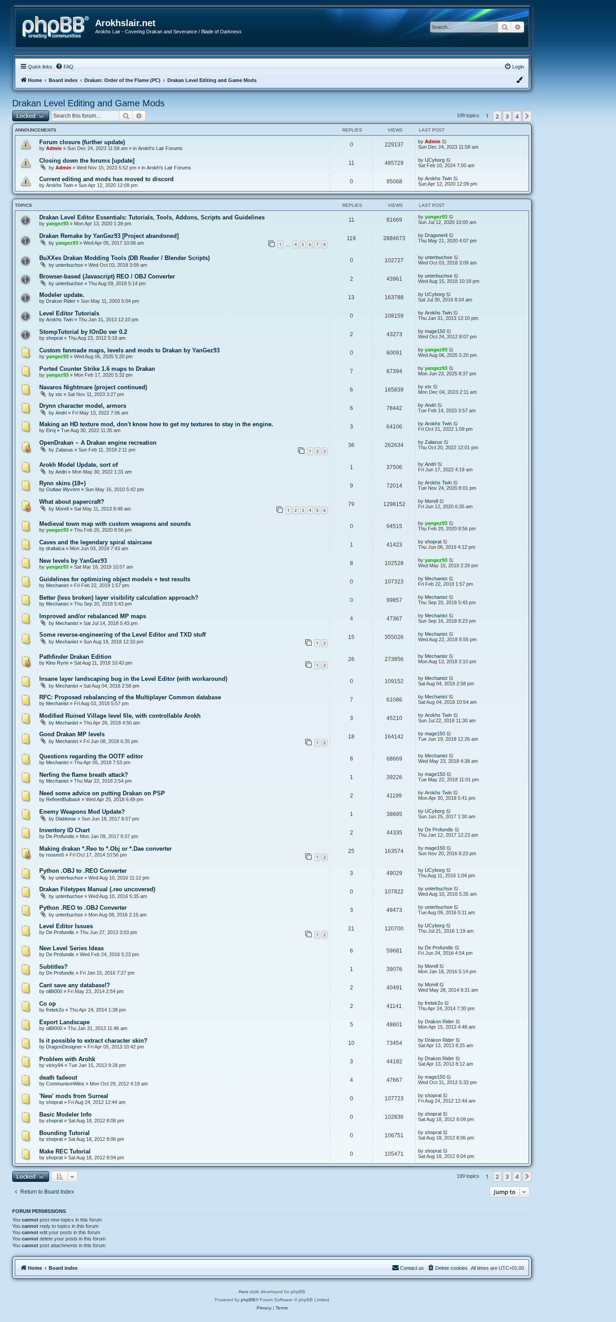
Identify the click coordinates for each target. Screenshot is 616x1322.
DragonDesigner (64, 1046)
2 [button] (497, 116)
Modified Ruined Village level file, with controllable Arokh (120, 715)
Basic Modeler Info (65, 1114)
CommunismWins (65, 1083)
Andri (61, 412)
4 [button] (517, 116)
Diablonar (65, 818)
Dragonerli (436, 235)
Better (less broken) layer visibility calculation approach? (118, 597)
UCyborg (435, 160)
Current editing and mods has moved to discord (106, 179)
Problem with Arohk (67, 1059)
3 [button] (507, 116)
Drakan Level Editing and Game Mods (88, 103)
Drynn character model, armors (82, 405)
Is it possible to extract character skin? (93, 1040)
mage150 (435, 331)
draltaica (55, 548)
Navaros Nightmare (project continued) (93, 387)
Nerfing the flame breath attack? (83, 774)
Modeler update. (61, 295)
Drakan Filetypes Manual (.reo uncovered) (97, 889)
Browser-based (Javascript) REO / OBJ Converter (107, 276)
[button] (527, 116)
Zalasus (64, 449)
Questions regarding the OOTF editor (91, 756)
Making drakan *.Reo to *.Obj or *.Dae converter (105, 848)
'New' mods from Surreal (73, 1096)
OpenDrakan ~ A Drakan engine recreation (97, 442)
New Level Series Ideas (71, 948)
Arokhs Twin (59, 185)
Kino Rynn (57, 663)
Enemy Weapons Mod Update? (82, 811)
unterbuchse (69, 265)
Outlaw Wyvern (63, 489)
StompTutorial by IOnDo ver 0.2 (83, 331)
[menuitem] (64, 66)
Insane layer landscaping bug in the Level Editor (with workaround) (133, 678)
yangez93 (57, 223)
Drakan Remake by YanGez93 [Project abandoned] (109, 235)
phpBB (248, 1299)
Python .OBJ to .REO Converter (83, 870)
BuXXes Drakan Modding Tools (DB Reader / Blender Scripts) (124, 258)
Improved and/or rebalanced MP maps (92, 616)
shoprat (54, 338)
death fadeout (58, 1077)
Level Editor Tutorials (69, 313)
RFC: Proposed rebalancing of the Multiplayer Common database (130, 697)
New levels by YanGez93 (73, 560)
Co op (47, 1003)
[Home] (58, 26)
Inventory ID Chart (64, 830)
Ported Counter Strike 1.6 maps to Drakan (97, 368)
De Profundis (60, 836)
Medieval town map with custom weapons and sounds (115, 523)
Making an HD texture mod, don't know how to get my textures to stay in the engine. (156, 424)
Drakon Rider (60, 301)
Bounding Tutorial (64, 1133)
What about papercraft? (71, 501)
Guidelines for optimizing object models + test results (114, 579)
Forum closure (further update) (82, 142)
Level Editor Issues (66, 926)
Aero (243, 1291)
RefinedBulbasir (63, 799)
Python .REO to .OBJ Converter (83, 907)
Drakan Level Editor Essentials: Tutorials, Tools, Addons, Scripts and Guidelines (152, 217)
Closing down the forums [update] (86, 160)
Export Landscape (64, 1022)
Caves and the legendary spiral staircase (95, 542)
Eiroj (50, 430)
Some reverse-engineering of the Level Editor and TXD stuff (122, 634)
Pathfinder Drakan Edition (75, 656)
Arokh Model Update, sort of (78, 464)
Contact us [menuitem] (412, 1268)
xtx (58, 394)
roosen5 (55, 854)
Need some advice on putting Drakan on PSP (102, 793)
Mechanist (57, 585)
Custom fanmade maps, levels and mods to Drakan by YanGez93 (129, 350)
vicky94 (54, 1065)
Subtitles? (53, 966)
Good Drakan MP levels (72, 734)
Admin (54, 148)
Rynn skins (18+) (62, 483)
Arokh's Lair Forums (160, 148)
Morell (62, 508)
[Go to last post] (445, 141)
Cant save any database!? (74, 985)
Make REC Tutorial (65, 1151)
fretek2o (55, 1009)
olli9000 (54, 991)
